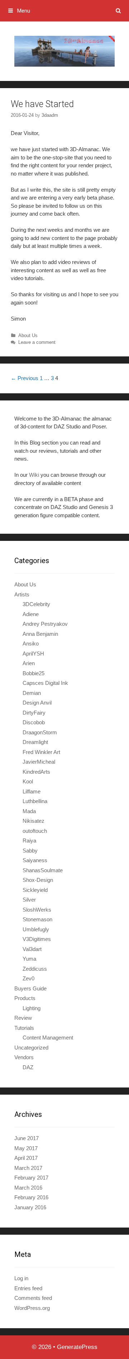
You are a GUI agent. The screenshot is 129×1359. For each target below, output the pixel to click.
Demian (32, 693)
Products (24, 998)
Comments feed (33, 1298)
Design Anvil (37, 703)
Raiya (29, 840)
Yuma (29, 959)
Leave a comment (37, 342)
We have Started (42, 104)
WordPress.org (32, 1308)
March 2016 (28, 1188)
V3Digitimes (37, 939)
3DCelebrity (36, 604)
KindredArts (36, 772)
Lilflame (31, 791)
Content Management (48, 1037)
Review (23, 1018)
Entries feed (28, 1288)
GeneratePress (77, 1347)
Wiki (34, 475)
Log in (21, 1278)
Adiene (31, 614)
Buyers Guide (30, 988)
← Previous (24, 378)
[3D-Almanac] (64, 51)
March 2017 (28, 1168)
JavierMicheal (39, 762)
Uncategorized (31, 1048)
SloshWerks (37, 910)
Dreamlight (35, 742)
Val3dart (32, 949)
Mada (29, 811)
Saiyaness (35, 860)
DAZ (28, 1067)
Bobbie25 (33, 673)
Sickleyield (35, 890)
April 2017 (26, 1158)
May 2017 (26, 1148)
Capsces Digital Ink (45, 683)
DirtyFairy (34, 713)
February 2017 (31, 1178)
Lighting (31, 1008)
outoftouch (35, 831)
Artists (21, 594)
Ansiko (31, 643)
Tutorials (24, 1028)
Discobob (34, 722)
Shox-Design (38, 880)
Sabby (30, 850)
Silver (29, 900)
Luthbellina (35, 801)
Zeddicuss (35, 969)
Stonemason (37, 919)
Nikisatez (33, 821)
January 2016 (30, 1207)
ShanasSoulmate (43, 870)
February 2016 (31, 1197)
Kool (28, 781)
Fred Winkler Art (41, 752)
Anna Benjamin (40, 634)
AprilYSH (33, 653)
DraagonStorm (40, 732)
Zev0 (28, 978)
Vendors (24, 1057)
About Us (28, 335)
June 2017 (26, 1138)
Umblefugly (36, 929)
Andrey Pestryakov (45, 624)
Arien (29, 663)
